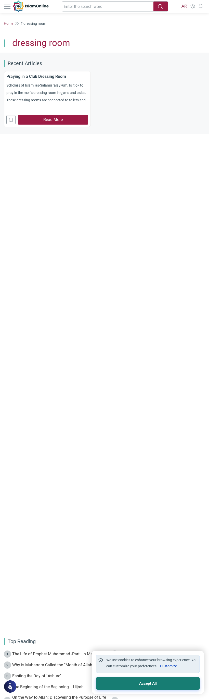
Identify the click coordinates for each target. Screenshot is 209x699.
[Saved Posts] (201, 6)
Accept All (148, 683)
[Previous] (5, 98)
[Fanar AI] (10, 686)
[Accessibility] (192, 6)
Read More (53, 119)
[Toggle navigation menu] (7, 6)
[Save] (11, 119)
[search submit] (160, 6)
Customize (168, 666)
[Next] (203, 98)
